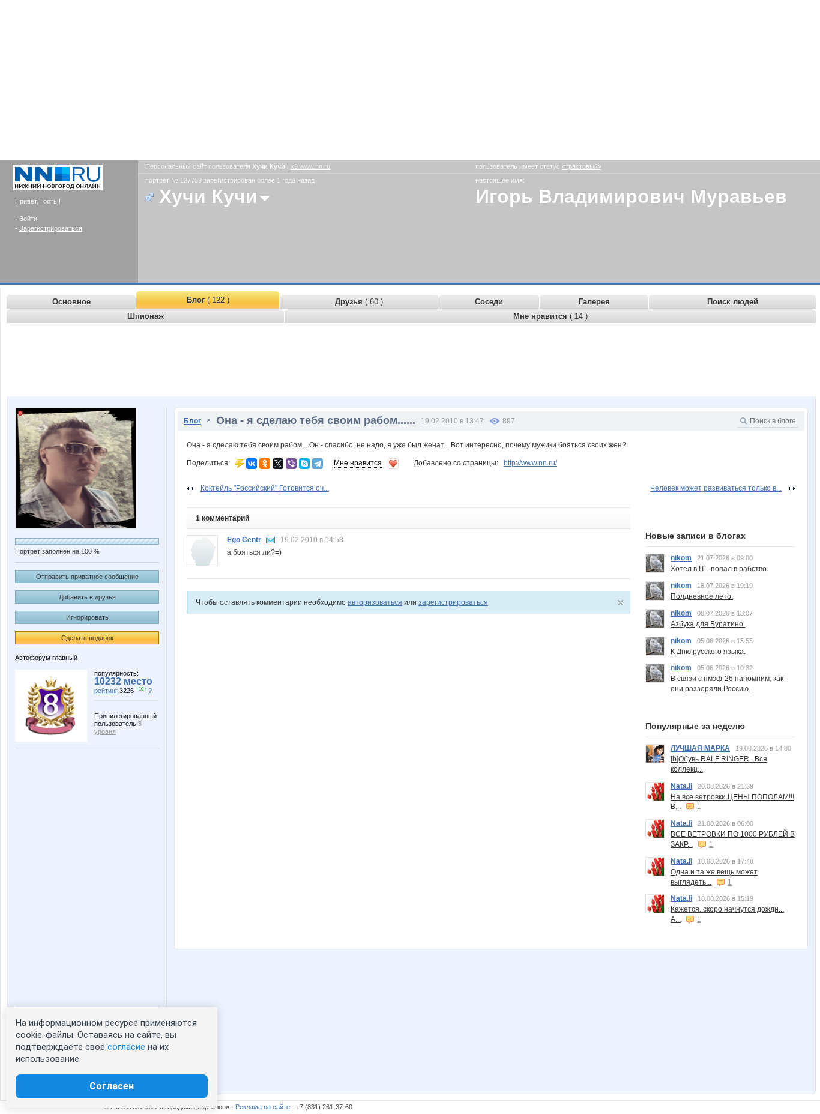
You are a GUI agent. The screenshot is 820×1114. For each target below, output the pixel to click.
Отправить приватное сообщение (87, 576)
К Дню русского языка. (708, 651)
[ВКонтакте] (251, 463)
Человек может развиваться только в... (716, 488)
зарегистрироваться (453, 602)
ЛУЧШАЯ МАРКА (700, 748)
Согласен (111, 1086)
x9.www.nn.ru (310, 166)
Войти (28, 218)
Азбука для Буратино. (708, 624)
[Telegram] (317, 463)
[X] (278, 463)
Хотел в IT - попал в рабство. (719, 569)
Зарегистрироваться (50, 228)
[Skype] (304, 463)
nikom (681, 558)
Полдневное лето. (702, 596)
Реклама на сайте (262, 1106)
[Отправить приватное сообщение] (271, 540)
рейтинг (106, 690)
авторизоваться (375, 602)
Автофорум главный (46, 657)
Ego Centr (244, 540)
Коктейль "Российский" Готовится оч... (264, 488)
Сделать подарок (87, 637)
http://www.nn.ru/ (530, 463)
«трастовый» (581, 166)
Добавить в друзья (87, 597)
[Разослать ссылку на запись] (239, 463)
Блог (192, 421)
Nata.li (681, 786)
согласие (126, 1046)
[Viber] (291, 463)
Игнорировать (87, 617)
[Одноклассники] (264, 463)
